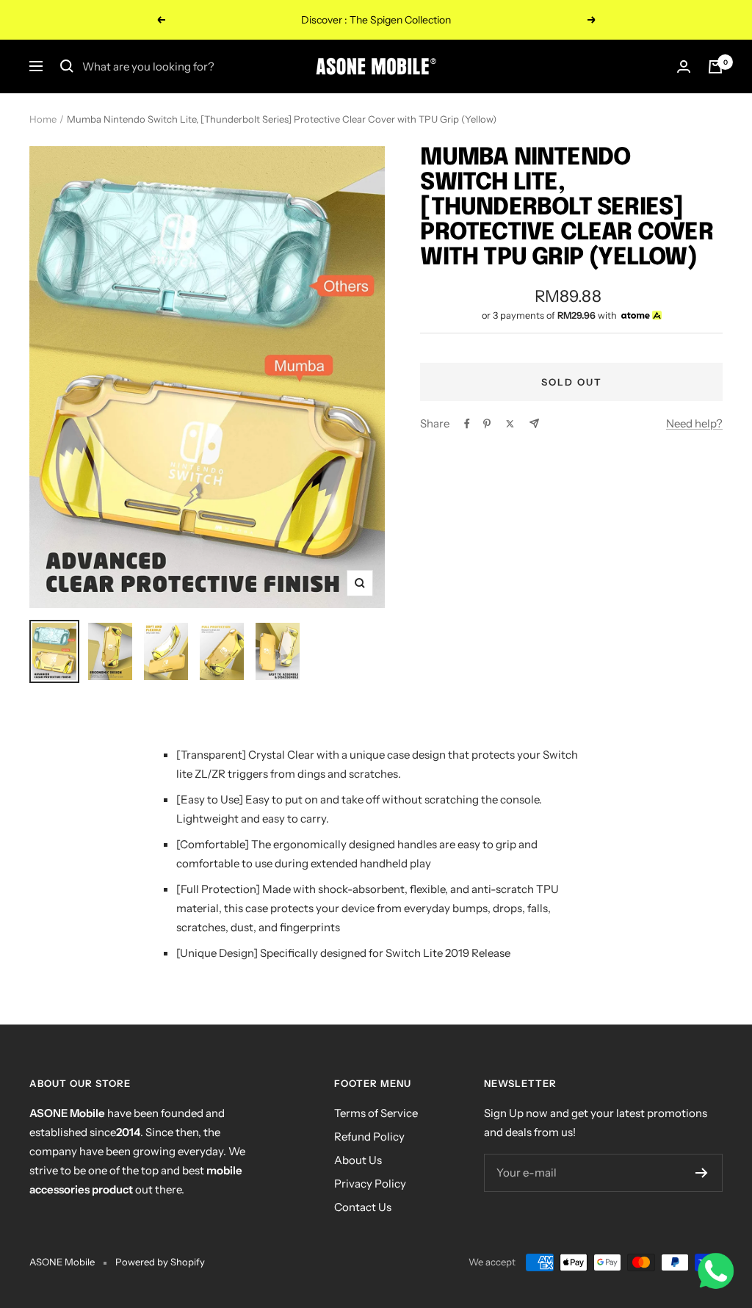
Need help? (694, 423)
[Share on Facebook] (467, 424)
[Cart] (715, 66)
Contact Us (362, 1207)
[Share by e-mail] (534, 423)
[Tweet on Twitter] (510, 424)
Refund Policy (369, 1136)
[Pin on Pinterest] (487, 424)
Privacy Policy (370, 1183)
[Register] (701, 1173)
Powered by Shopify (160, 1262)
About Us (358, 1160)
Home (43, 119)
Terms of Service (376, 1113)
